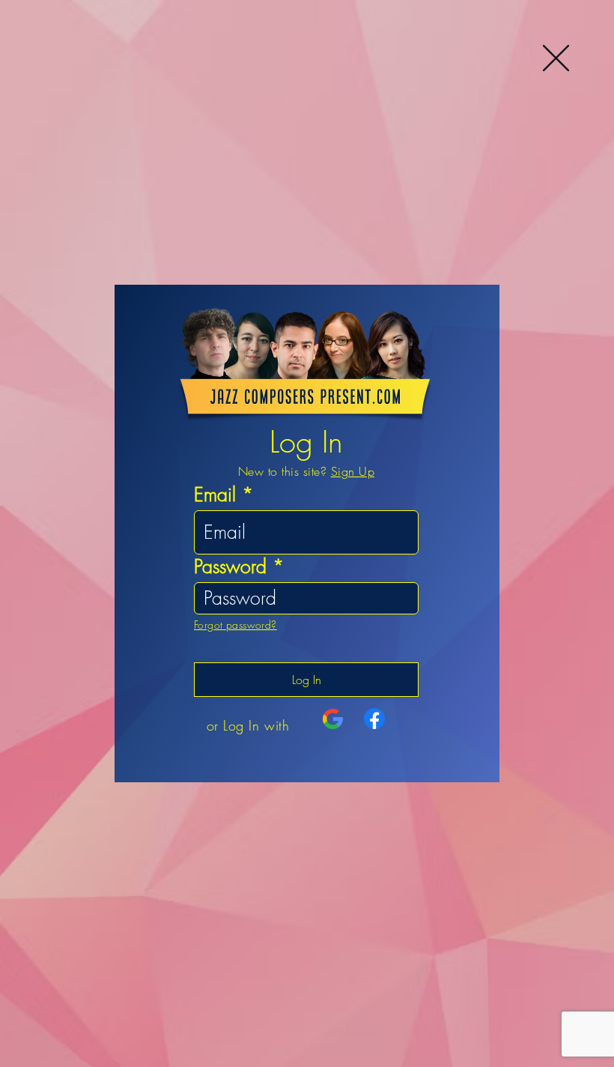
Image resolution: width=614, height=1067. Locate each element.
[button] (556, 58)
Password (230, 566)
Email (215, 495)
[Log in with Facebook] (374, 718)
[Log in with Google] (333, 719)
